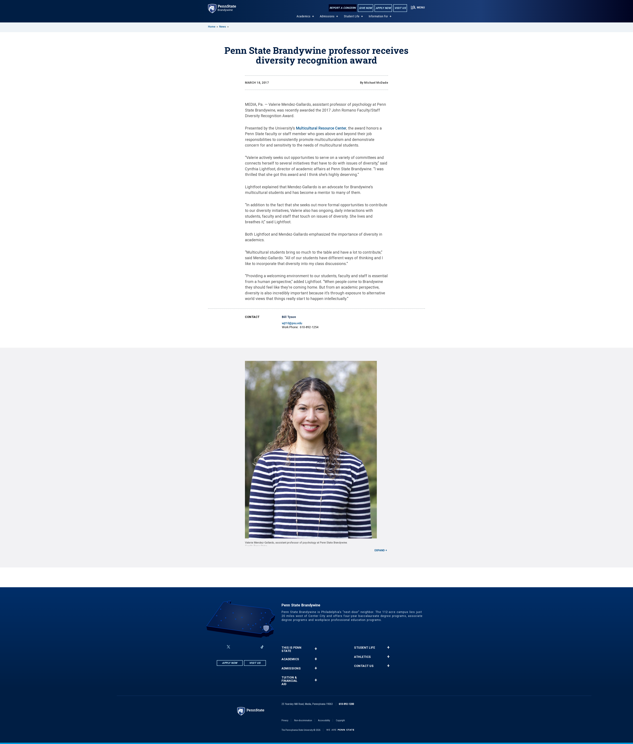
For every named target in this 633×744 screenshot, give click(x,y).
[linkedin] (253, 647)
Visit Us (400, 8)
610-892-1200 (346, 704)
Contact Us (364, 666)
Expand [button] (380, 550)
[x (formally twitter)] (228, 647)
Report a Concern (343, 7)
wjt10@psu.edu (292, 323)
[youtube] (245, 647)
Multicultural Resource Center (321, 128)
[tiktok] (262, 647)
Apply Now (383, 8)
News (222, 26)
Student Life (352, 16)
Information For (378, 16)
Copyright (340, 720)
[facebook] (220, 647)
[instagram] (236, 647)
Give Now (365, 8)
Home (211, 26)
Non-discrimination (303, 720)
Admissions (327, 16)
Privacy (285, 720)
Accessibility (324, 720)
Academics (304, 16)
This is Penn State (291, 649)
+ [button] (316, 648)
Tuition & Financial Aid (290, 681)
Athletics (362, 657)
